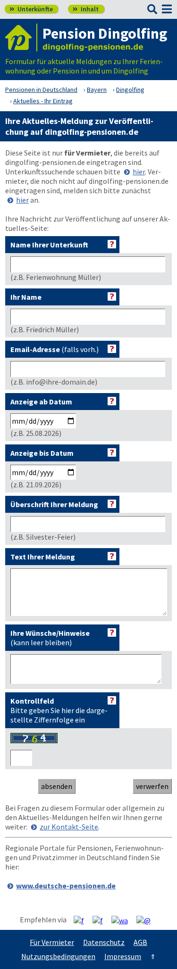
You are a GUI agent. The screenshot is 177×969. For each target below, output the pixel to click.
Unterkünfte (31, 9)
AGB (140, 942)
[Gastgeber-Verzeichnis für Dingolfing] (21, 37)
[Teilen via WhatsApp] (123, 920)
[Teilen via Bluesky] (101, 920)
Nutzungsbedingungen (58, 956)
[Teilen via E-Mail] (147, 920)
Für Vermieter (52, 942)
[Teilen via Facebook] (82, 920)
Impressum (122, 956)
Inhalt (86, 9)
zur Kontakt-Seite (69, 826)
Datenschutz (104, 942)
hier (139, 171)
